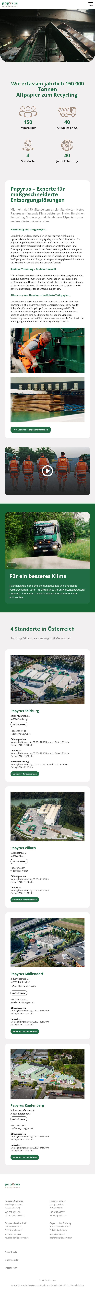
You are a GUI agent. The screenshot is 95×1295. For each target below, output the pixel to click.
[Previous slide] (9, 565)
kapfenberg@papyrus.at (22, 1128)
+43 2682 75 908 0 (19, 999)
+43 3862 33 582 (18, 1125)
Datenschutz (11, 1259)
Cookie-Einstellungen (47, 1280)
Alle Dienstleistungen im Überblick (31, 429)
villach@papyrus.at (19, 870)
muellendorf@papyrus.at (22, 1002)
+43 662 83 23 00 (18, 731)
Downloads (11, 1252)
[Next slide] (14, 565)
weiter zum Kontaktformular (24, 774)
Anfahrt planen (18, 724)
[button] (47, 470)
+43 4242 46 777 (18, 868)
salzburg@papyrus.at (20, 733)
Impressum (11, 1267)
